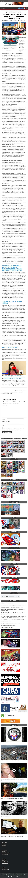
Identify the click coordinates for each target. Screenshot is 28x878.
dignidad (16, 381)
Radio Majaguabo (5, 869)
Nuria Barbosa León (9, 378)
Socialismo (15, 385)
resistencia (10, 385)
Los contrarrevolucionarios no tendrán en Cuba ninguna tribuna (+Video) (14, 16)
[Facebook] (21, 8)
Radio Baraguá (5, 861)
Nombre (4, 419)
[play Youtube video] (14, 368)
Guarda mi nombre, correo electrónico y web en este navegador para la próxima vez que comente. (13, 429)
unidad (22, 385)
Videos (20, 12)
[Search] (26, 8)
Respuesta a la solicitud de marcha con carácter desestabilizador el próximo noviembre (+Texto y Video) (12, 267)
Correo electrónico (6, 421)
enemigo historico (22, 381)
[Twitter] (19, 8)
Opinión (14, 12)
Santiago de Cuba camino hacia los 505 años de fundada (14, 761)
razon (6, 385)
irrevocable (16, 383)
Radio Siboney (5, 850)
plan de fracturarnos (16, 384)
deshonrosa (11, 381)
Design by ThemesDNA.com (14, 876)
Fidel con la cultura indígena (6, 602)
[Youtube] (24, 8)
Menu (4, 1)
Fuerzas (3, 383)
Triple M (3, 867)
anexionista (8, 380)
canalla (12, 380)
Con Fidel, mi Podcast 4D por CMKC (8, 625)
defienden (6, 381)
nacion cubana (23, 383)
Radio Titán (4, 845)
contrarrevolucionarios (19, 380)
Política (17, 12)
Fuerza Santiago (5, 854)
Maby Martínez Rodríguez (10, 376)
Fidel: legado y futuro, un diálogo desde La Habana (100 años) (13, 605)
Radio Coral (4, 860)
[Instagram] (23, 8)
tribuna (19, 385)
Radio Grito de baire (6, 852)
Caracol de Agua (5, 863)
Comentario (4, 405)
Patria (10, 384)
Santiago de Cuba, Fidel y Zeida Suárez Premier (11, 623)
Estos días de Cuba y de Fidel (7, 627)
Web (3, 425)
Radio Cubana (4, 842)
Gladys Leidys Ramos (9, 375)
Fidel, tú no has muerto (6, 816)
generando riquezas (10, 383)
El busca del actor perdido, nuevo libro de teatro (12, 798)
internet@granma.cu (18, 375)
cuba (3, 381)
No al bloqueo (9, 12)
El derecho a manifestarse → (21, 390)
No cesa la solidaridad (10, 347)
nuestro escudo (5, 384)
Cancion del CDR (5, 742)
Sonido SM (4, 859)
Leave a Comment (22, 20)
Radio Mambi (4, 851)
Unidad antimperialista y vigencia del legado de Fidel (12, 607)
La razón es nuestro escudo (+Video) (12, 302)
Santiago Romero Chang (7, 20)
